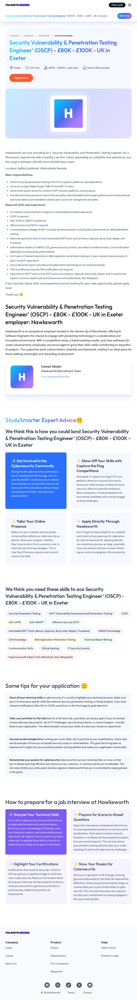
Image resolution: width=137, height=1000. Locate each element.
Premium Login (110, 955)
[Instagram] (57, 985)
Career (9, 955)
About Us (11, 963)
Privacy (87, 992)
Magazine (56, 971)
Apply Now (124, 15)
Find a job (117, 5)
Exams (54, 947)
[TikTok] (68, 985)
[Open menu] (130, 5)
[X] (79, 985)
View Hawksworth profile (55, 377)
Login (8, 947)
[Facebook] (47, 985)
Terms (71, 992)
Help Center (108, 947)
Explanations (58, 955)
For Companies (60, 963)
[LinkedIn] (90, 985)
